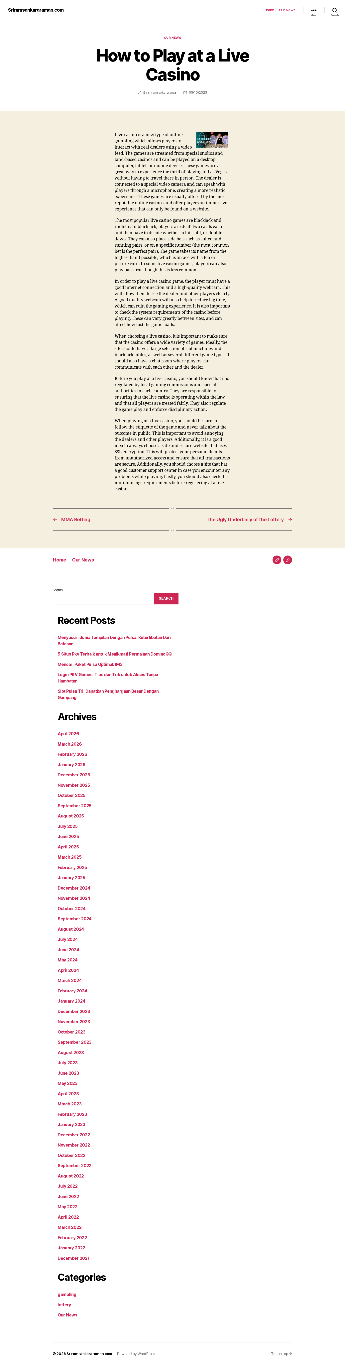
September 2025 (74, 805)
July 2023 (68, 1062)
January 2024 (71, 1001)
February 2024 (72, 990)
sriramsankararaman (162, 92)
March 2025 (69, 857)
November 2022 (74, 1145)
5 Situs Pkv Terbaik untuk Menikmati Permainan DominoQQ (115, 654)
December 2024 (74, 888)
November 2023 (74, 1021)
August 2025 (71, 815)
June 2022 (68, 1196)
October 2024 (72, 908)
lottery (64, 1304)
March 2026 (70, 744)
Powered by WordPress (136, 1354)
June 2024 (68, 949)
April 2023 (68, 1093)
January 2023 (71, 1124)
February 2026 (72, 754)
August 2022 (71, 1176)
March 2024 (70, 980)
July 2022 (68, 1186)
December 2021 (74, 1258)
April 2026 (68, 733)
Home (269, 10)
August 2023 (71, 1052)
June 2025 (68, 836)
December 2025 (74, 774)
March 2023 (69, 1103)
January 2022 (71, 1247)
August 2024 (71, 929)
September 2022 (74, 1165)
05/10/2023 (198, 92)
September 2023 (74, 1042)
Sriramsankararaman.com (36, 10)
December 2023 (74, 1011)
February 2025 (72, 867)
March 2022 (69, 1227)
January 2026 (71, 764)
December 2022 (74, 1134)
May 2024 (68, 959)
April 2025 (68, 846)
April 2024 (68, 970)
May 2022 (67, 1206)
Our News (287, 10)
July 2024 (68, 939)
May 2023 (67, 1083)
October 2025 (71, 795)
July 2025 (68, 826)
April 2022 (68, 1217)
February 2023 (72, 1114)
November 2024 (74, 898)
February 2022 (72, 1237)
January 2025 (71, 877)
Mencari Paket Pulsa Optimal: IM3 (90, 664)
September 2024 (75, 918)
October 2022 (71, 1155)
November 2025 (74, 785)
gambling (67, 1294)
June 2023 (68, 1073)
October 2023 (71, 1032)
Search (57, 590)
